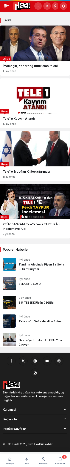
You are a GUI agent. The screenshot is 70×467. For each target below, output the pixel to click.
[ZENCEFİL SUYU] (35, 283)
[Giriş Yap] (55, 6)
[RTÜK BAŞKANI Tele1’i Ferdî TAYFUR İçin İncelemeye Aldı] (35, 211)
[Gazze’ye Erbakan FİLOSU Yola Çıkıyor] (35, 338)
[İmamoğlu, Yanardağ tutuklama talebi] (35, 51)
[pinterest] (59, 360)
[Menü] (6, 6)
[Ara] (38, 6)
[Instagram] (35, 360)
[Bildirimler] (63, 6)
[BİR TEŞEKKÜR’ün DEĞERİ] (35, 302)
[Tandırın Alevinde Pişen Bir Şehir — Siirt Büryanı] (35, 264)
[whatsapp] (35, 373)
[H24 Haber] (21, 6)
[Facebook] (11, 360)
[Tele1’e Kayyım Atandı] (35, 103)
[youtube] (47, 360)
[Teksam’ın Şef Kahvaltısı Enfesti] (35, 321)
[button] (47, 6)
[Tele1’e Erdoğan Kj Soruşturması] (35, 156)
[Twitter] (23, 360)
